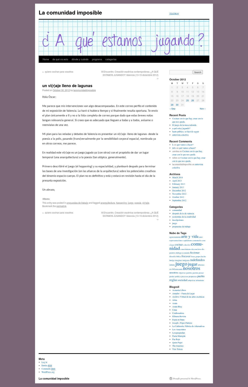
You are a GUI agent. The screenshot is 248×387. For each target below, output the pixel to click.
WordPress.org (48, 371)
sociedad (182, 280)
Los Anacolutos (179, 329)
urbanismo (200, 280)
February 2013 (178, 183)
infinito (172, 265)
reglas (173, 280)
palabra (189, 273)
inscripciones (178, 219)
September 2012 (179, 200)
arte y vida (189, 236)
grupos (198, 256)
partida (195, 273)
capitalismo (187, 240)
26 (192, 100)
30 (177, 104)
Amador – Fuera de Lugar (183, 293)
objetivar (182, 273)
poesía (138, 202)
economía (186, 253)
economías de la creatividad (184, 216)
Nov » (203, 108)
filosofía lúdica (175, 256)
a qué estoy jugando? (181, 128)
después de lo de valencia (183, 213)
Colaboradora (178, 313)
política (178, 276)
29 (172, 104)
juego (130, 202)
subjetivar (191, 280)
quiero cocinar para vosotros (57, 71)
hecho (203, 256)
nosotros (191, 268)
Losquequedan (178, 332)
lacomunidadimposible (84, 90)
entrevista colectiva (180, 134)
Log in (44, 362)
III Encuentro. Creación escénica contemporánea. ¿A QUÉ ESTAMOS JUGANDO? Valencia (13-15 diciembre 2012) (129, 75)
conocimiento (185, 249)
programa (97, 59)
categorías (111, 59)
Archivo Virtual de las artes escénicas (188, 296)
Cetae (174, 309)
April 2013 (177, 180)
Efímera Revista (179, 316)
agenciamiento (175, 237)
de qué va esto (60, 59)
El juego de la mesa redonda (184, 124)
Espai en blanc (178, 319)
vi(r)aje (145, 202)
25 (187, 100)
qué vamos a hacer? (185, 144)
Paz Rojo (176, 339)
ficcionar (195, 252)
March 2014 (177, 177)
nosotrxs (173, 272)
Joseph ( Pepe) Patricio (182, 322)
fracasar (186, 256)
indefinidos (197, 260)
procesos (184, 276)
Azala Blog (177, 306)
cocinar (179, 244)
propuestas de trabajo (77, 202)
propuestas (193, 276)
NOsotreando (177, 269)
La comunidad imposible (70, 12)
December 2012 (179, 190)
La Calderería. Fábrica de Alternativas (188, 326)
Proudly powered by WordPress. (187, 378)
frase (193, 256)
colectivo (186, 245)
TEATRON (174, 13)
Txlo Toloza (177, 349)
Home (46, 59)
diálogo (179, 253)
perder (171, 276)
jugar (192, 264)
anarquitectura (108, 202)
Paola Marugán (178, 335)
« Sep (172, 108)
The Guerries (178, 345)
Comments (48, 368)
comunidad (177, 210)
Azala (174, 303)
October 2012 (178, 197)
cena (203, 240)
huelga (171, 260)
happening (121, 202)
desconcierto (196, 249)
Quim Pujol (177, 342)
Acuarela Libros (179, 290)
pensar (201, 273)
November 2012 (179, 193)
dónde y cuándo (80, 59)
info (174, 147)
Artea (174, 299)
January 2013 (178, 187)
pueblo (200, 276)
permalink (61, 206)
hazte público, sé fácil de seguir (185, 131)
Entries (47, 365)
